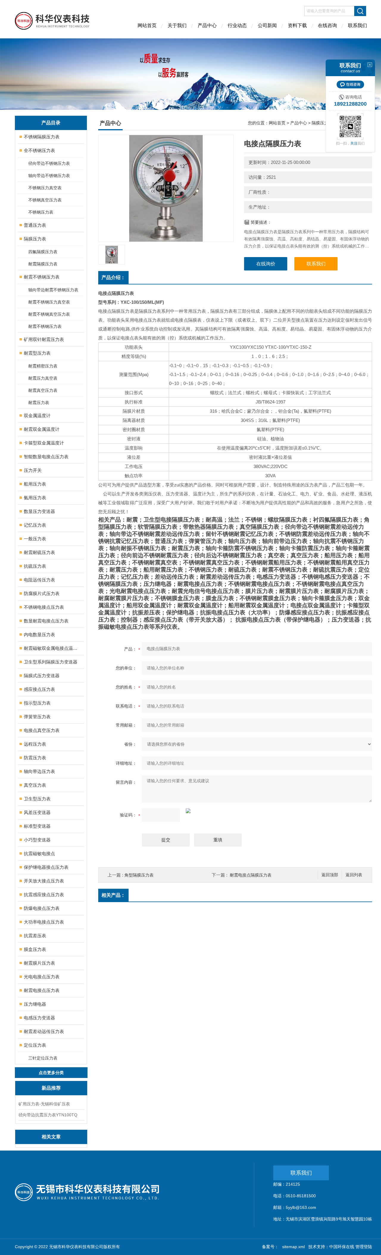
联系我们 (357, 25)
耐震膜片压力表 (39, 962)
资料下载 (297, 25)
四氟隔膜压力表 (42, 251)
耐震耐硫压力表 (39, 552)
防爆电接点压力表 (42, 908)
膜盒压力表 (35, 949)
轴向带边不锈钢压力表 (49, 175)
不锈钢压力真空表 (45, 187)
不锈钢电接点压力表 (44, 607)
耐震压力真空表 (42, 378)
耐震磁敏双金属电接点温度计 (51, 648)
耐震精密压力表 (42, 366)
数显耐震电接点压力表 (46, 620)
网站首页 (147, 25)
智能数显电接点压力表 (46, 456)
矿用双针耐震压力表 (44, 339)
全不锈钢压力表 (39, 150)
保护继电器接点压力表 (46, 867)
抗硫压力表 (35, 566)
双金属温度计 (37, 415)
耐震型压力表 (37, 353)
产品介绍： (113, 277)
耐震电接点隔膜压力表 (250, 875)
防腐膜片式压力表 (42, 593)
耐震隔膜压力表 (42, 264)
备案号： (270, 1246)
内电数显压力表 (39, 634)
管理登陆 (363, 1246)
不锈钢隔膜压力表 (42, 136)
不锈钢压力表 (40, 212)
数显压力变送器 (39, 511)
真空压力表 (35, 785)
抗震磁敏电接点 (39, 853)
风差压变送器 (37, 812)
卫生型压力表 (37, 798)
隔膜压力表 (35, 238)
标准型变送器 (37, 826)
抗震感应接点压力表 (44, 894)
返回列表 (354, 875)
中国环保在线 (341, 1246)
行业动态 (237, 25)
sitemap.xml (293, 1246)
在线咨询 (327, 25)
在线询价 (265, 263)
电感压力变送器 (39, 1017)
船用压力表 (35, 483)
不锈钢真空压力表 (45, 200)
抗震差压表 (35, 935)
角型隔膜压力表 (139, 875)
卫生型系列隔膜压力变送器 (50, 661)
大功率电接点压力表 (44, 921)
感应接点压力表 (39, 689)
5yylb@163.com (301, 1207)
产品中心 (207, 25)
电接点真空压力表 (42, 730)
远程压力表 (35, 744)
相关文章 (51, 1136)
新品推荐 (51, 1087)
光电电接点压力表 (42, 976)
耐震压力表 (38, 402)
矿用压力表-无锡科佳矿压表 (44, 1103)
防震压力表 (35, 757)
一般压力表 (35, 538)
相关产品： (113, 895)
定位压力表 (35, 1045)
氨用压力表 (35, 497)
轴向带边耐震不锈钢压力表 (53, 289)
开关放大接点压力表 (44, 880)
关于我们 (177, 25)
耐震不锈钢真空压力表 (49, 314)
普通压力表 (35, 225)
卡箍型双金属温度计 (44, 442)
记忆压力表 (35, 525)
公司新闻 (267, 25)
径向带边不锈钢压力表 (49, 163)
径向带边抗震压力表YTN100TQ (47, 1114)
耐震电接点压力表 (42, 990)
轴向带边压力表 (39, 771)
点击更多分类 (51, 1072)
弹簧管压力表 (37, 716)
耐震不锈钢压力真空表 (49, 302)
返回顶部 (329, 875)
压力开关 (33, 470)
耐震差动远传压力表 (44, 1031)
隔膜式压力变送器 (42, 675)
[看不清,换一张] (257, 810)
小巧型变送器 (37, 839)
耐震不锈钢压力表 (42, 276)
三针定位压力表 (42, 1058)
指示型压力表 (37, 702)
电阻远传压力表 (39, 579)
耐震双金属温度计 (42, 429)
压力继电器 (35, 1004)
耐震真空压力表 (42, 390)
